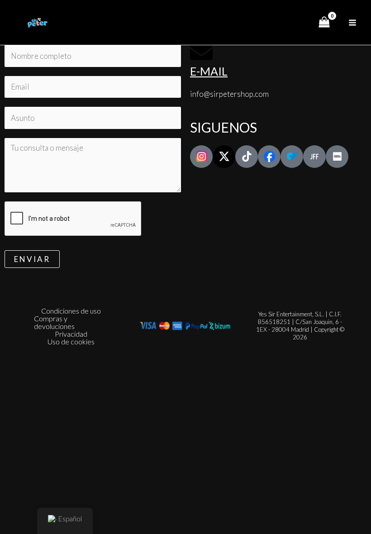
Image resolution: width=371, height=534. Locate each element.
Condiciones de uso (71, 311)
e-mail (209, 71)
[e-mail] (201, 51)
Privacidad (71, 334)
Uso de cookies (71, 341)
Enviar (32, 259)
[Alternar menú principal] (352, 22)
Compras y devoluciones (54, 322)
